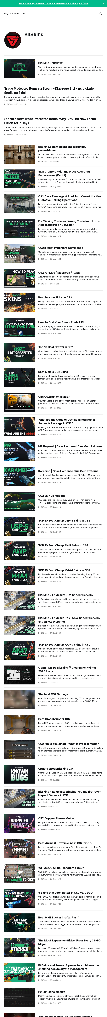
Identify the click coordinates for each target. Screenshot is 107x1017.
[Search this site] (101, 13)
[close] (103, 3)
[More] (24, 13)
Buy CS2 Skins (11, 13)
